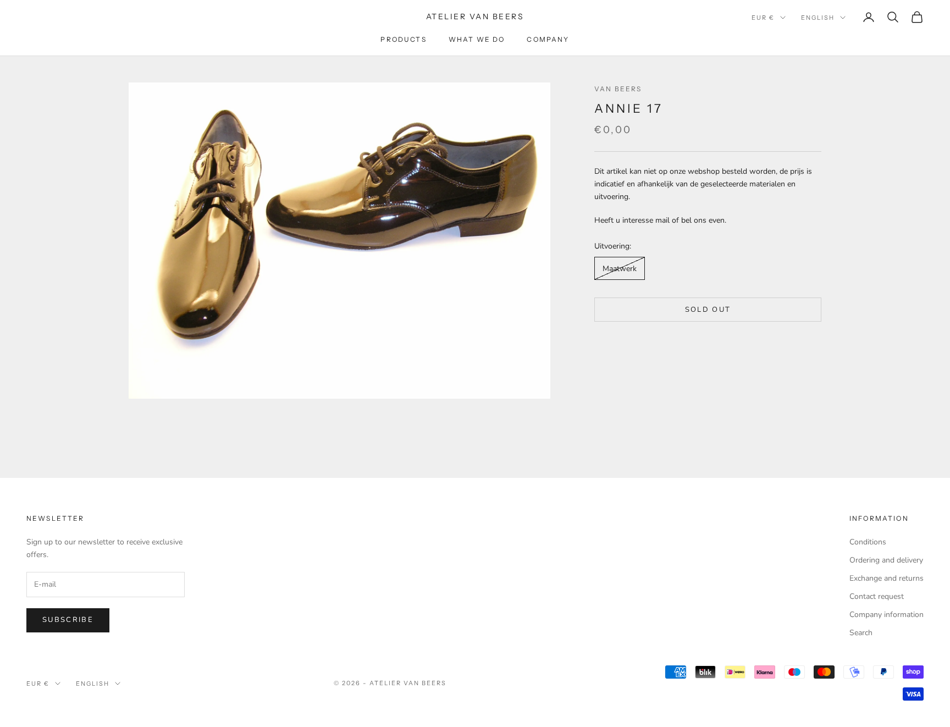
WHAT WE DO (477, 39)
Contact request (876, 596)
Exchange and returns (886, 578)
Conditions (867, 542)
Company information (886, 614)
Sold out (708, 310)
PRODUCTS (403, 39)
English (818, 17)
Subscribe (67, 620)
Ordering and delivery (886, 560)
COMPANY (548, 39)
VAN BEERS (618, 89)
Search (860, 632)
